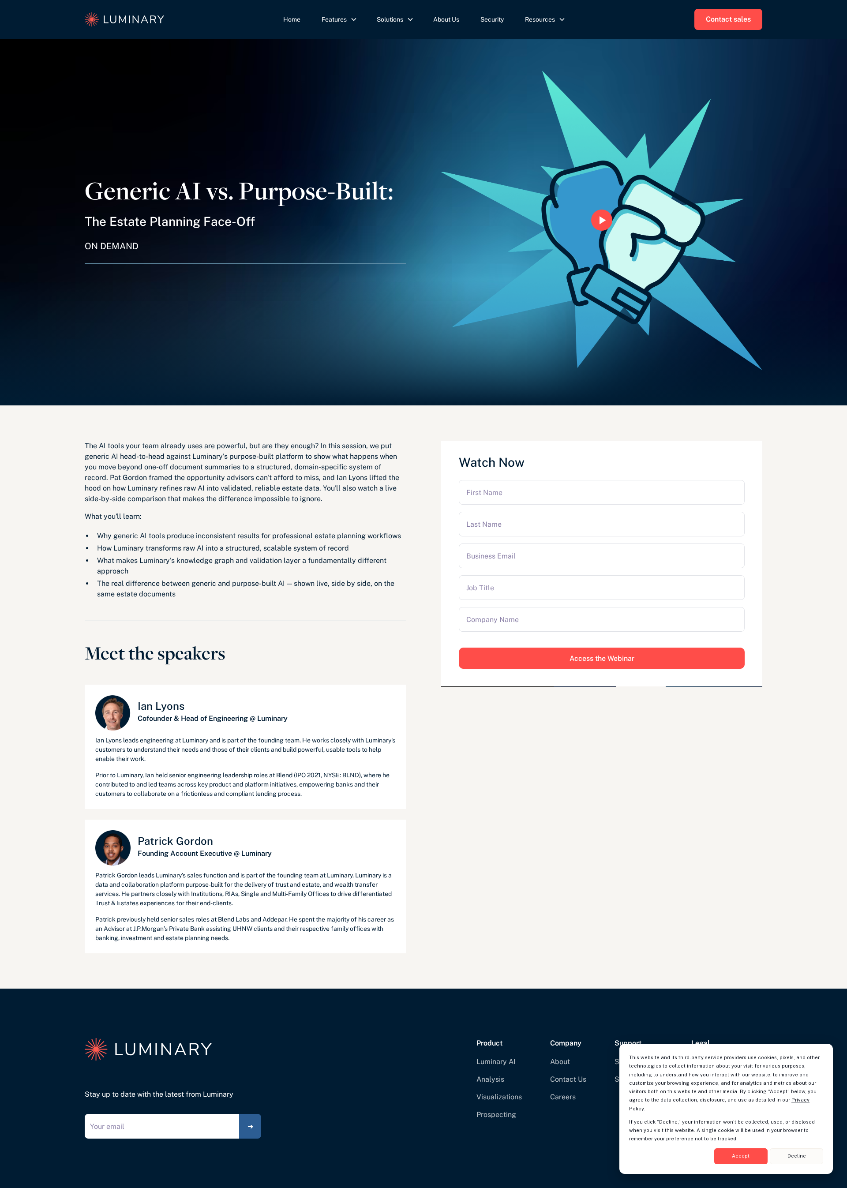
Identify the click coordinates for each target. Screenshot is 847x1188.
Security (492, 19)
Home (291, 19)
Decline (796, 1155)
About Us (446, 19)
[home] (156, 19)
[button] (338, 19)
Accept (741, 1155)
